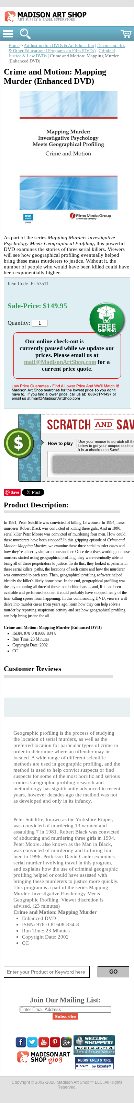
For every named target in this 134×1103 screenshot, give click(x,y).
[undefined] (67, 226)
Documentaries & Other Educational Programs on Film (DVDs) (67, 48)
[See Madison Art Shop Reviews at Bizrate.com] (94, 1063)
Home (14, 45)
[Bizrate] (105, 1066)
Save (15, 492)
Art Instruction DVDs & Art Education (59, 45)
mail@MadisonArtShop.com (60, 362)
